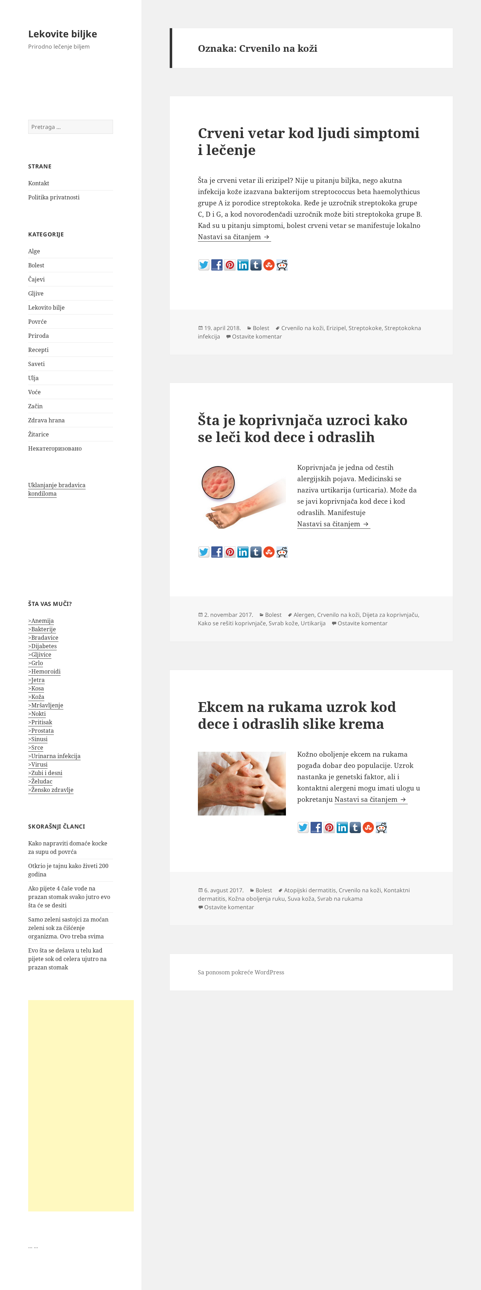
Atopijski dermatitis (310, 890)
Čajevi (36, 279)
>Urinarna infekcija (54, 756)
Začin (35, 406)
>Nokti (37, 714)
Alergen (304, 615)
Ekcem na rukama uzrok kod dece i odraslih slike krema (297, 715)
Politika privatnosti (54, 197)
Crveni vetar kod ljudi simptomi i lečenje (309, 141)
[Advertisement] (81, 1105)
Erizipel (336, 328)
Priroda (38, 336)
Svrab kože (283, 623)
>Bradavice (43, 637)
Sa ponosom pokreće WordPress (241, 972)
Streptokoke (365, 328)
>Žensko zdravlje (51, 790)
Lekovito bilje (46, 307)
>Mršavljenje (45, 705)
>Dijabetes (42, 646)
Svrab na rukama (340, 899)
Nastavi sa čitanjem (234, 236)
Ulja (33, 378)
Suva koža (301, 899)
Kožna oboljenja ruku (256, 899)
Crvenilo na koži (302, 328)
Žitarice (38, 434)
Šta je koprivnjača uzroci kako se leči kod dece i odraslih (303, 428)
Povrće (37, 321)
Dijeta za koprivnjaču (390, 615)
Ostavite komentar (257, 336)
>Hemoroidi (44, 671)
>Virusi (38, 764)
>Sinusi (38, 739)
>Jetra (36, 680)
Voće (34, 392)
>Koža (36, 697)
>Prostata (41, 730)
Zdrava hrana (46, 420)
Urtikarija (313, 623)
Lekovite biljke (62, 33)
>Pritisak (40, 722)
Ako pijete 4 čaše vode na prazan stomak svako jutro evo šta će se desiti (69, 897)
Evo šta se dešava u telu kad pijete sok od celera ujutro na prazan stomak (67, 959)
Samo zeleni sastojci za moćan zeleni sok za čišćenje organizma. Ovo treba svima (68, 928)
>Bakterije (42, 629)
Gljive (36, 293)
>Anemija (41, 621)
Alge (34, 251)
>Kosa (36, 688)
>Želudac (40, 781)
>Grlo (35, 663)
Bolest (36, 265)
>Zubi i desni (45, 773)
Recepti (38, 350)
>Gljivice (39, 654)
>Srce (35, 747)
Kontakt (38, 183)
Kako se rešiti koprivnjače (232, 623)
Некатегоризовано (55, 448)
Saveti (36, 364)
